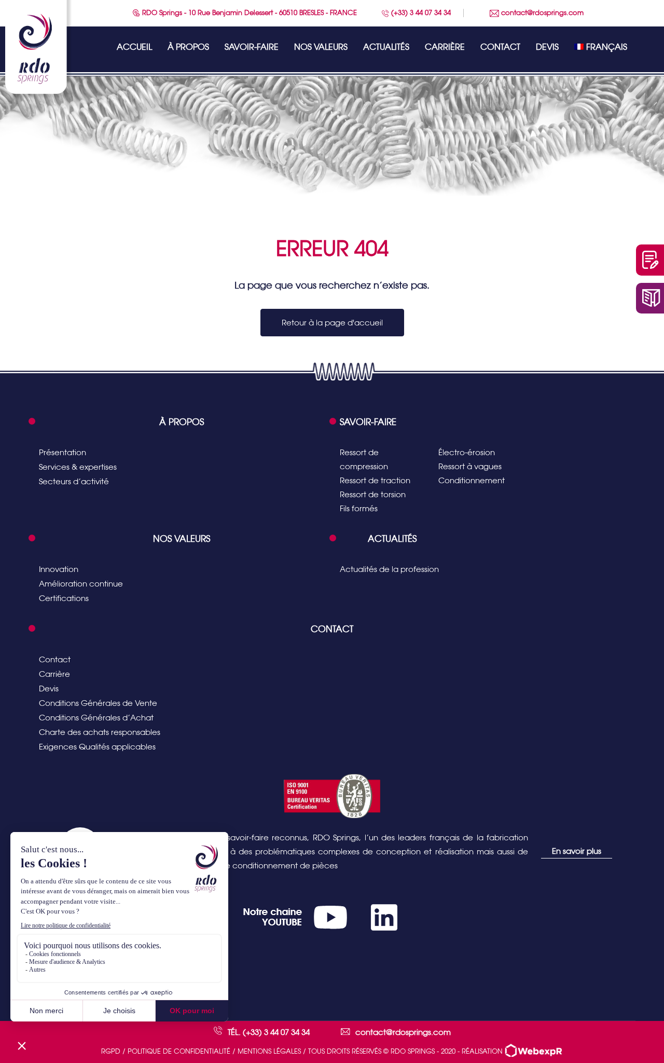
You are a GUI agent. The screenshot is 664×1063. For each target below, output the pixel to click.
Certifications (64, 598)
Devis (547, 47)
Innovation (58, 569)
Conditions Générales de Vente (98, 703)
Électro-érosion (466, 452)
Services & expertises (78, 466)
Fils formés (359, 508)
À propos (188, 47)
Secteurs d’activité (74, 481)
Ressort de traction (375, 480)
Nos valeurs (321, 47)
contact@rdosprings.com (541, 13)
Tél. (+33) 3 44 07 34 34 (269, 1032)
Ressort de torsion (373, 494)
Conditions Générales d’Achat (96, 717)
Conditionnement (471, 480)
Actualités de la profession (389, 569)
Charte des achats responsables (99, 732)
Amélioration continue (81, 583)
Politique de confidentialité (179, 1051)
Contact (500, 47)
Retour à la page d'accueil (332, 322)
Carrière (445, 47)
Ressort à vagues (470, 466)
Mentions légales (269, 1051)
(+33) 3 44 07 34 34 (420, 13)
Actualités (386, 47)
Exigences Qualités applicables (97, 746)
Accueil (134, 47)
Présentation (62, 452)
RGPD (110, 1051)
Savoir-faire (252, 47)
